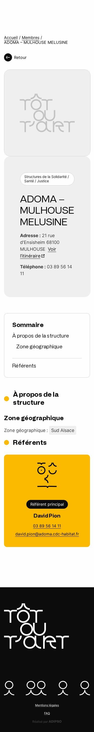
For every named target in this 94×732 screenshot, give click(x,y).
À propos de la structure (40, 336)
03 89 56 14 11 (47, 525)
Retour (20, 57)
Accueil (11, 37)
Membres (30, 37)
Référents (24, 366)
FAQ (47, 713)
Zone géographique (39, 347)
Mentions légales (47, 705)
